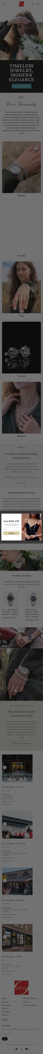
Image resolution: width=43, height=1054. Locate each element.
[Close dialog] (40, 514)
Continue (11, 533)
